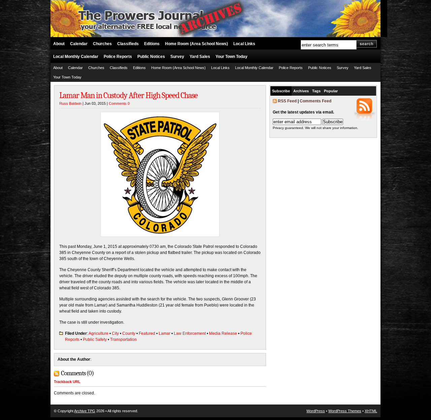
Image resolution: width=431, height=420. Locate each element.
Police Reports (118, 56)
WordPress (315, 411)
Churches (102, 43)
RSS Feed (287, 101)
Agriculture (98, 333)
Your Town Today (231, 56)
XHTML (371, 411)
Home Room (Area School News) (196, 43)
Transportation (123, 339)
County (128, 333)
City (115, 333)
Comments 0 (119, 103)
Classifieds (128, 43)
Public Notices (151, 56)
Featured (147, 333)
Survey (177, 56)
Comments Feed (315, 101)
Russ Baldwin (70, 103)
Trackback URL (67, 382)
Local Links (244, 43)
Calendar (79, 43)
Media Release (223, 333)
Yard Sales (200, 56)
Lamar (164, 333)
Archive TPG (84, 411)
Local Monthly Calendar (75, 56)
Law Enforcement (190, 333)
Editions (152, 43)
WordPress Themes (344, 411)
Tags (316, 91)
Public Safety (95, 339)
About (59, 43)
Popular (331, 91)
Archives (301, 91)
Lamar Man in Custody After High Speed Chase (128, 95)
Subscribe (281, 91)
